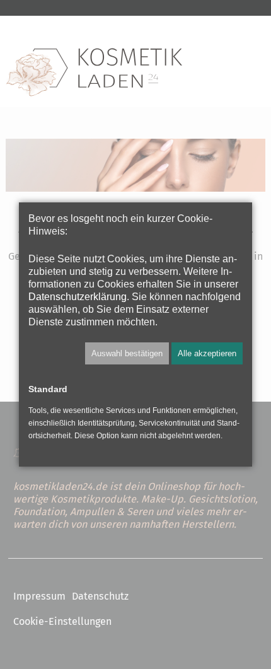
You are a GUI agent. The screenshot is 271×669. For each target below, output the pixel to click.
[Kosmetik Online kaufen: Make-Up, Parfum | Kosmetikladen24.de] (94, 72)
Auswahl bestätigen (127, 353)
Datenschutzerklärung (77, 296)
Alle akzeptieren (207, 353)
